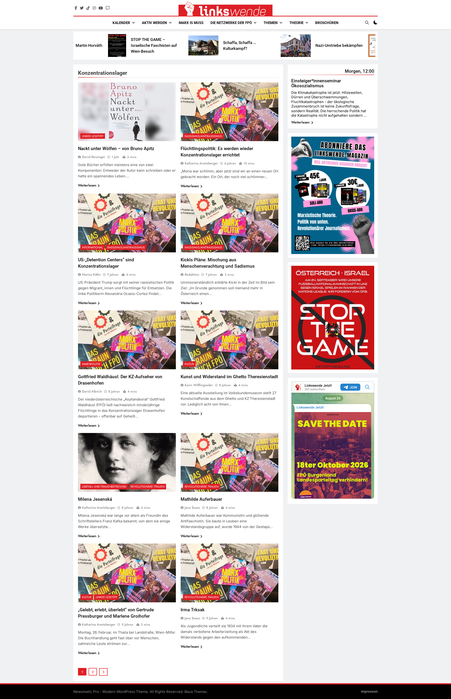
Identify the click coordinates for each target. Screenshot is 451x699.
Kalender (121, 23)
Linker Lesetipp (92, 136)
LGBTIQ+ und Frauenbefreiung (104, 487)
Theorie (296, 23)
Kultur (189, 364)
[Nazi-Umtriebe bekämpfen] (250, 45)
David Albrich (92, 391)
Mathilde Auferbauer (201, 499)
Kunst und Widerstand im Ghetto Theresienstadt (229, 376)
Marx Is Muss (191, 23)
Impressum (369, 692)
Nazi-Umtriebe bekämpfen (293, 45)
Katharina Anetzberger (201, 163)
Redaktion (192, 274)
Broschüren (326, 23)
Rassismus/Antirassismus (203, 136)
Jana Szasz (192, 507)
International (92, 247)
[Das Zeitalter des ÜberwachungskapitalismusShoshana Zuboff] (330, 45)
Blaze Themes (195, 692)
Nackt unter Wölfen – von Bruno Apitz (116, 148)
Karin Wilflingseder (199, 385)
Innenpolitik (91, 364)
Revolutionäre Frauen (147, 487)
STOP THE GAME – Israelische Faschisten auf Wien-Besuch (108, 45)
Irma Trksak (193, 609)
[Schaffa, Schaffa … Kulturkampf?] (158, 46)
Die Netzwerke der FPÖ (231, 23)
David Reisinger (93, 157)
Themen (271, 23)
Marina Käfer (91, 274)
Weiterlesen (87, 185)
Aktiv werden (154, 23)
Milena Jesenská (95, 499)
